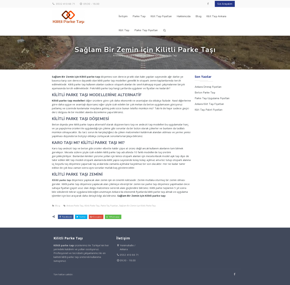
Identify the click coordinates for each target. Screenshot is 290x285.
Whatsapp (114, 216)
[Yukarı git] (284, 279)
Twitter (82, 216)
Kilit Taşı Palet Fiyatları (208, 109)
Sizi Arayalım (224, 4)
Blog (57, 205)
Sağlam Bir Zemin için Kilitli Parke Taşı (137, 205)
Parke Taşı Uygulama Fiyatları (212, 98)
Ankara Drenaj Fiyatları (208, 87)
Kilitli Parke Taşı (92, 205)
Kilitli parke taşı (61, 180)
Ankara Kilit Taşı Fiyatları (209, 104)
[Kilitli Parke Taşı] (68, 23)
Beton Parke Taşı (205, 92)
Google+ (97, 216)
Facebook (67, 216)
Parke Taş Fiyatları (109, 205)
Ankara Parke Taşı (74, 205)
